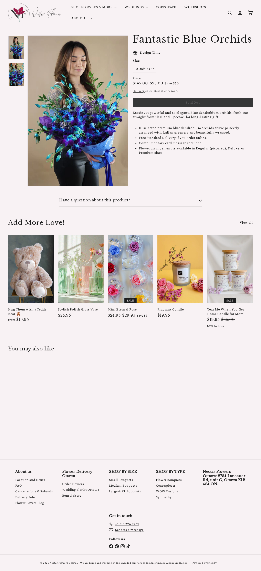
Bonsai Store (71, 495)
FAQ (18, 485)
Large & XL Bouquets (125, 491)
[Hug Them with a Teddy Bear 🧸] (31, 280)
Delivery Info (25, 497)
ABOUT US (80, 18)
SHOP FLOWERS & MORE (92, 7)
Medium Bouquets (123, 485)
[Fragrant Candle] (180, 278)
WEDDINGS (135, 7)
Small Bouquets (121, 480)
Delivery (139, 91)
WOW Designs (167, 491)
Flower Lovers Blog (29, 503)
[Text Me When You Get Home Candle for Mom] (230, 283)
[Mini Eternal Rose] (130, 278)
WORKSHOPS (195, 7)
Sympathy (164, 497)
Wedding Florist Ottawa (80, 489)
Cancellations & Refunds (34, 491)
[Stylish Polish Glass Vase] (81, 278)
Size (136, 61)
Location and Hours (30, 480)
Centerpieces (166, 485)
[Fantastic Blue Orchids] (26, 402)
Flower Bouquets (169, 480)
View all (246, 222)
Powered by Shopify (204, 562)
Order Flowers (73, 484)
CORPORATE (166, 7)
